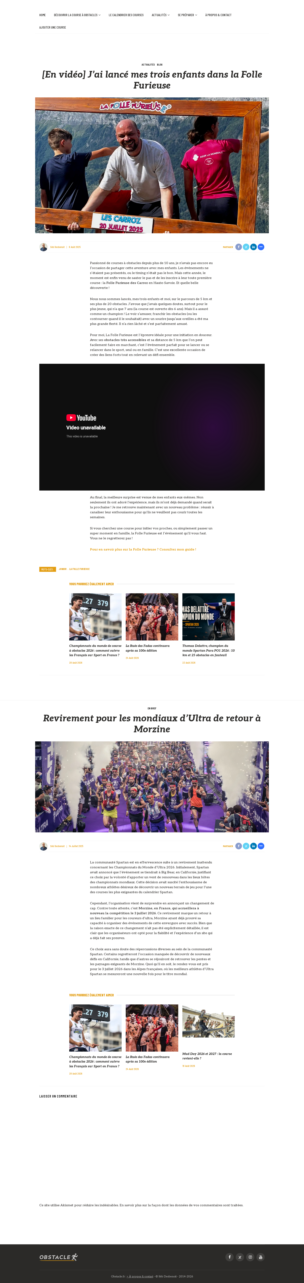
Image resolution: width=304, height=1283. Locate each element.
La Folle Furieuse (79, 569)
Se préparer (186, 15)
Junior (63, 569)
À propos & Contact (218, 15)
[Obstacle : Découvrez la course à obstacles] (58, 1257)
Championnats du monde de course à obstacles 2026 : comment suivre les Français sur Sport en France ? (95, 650)
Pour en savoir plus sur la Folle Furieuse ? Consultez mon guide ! (143, 550)
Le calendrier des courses (126, 15)
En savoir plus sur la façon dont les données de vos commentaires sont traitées (181, 1205)
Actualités (159, 15)
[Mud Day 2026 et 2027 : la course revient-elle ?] (208, 1021)
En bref (152, 708)
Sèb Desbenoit (57, 247)
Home (42, 15)
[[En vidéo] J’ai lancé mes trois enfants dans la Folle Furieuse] (152, 165)
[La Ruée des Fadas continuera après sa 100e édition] (152, 617)
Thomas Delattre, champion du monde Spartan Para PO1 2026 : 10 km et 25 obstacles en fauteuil (208, 650)
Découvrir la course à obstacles (75, 15)
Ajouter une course (52, 27)
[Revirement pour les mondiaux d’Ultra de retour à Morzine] (152, 787)
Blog (160, 64)
